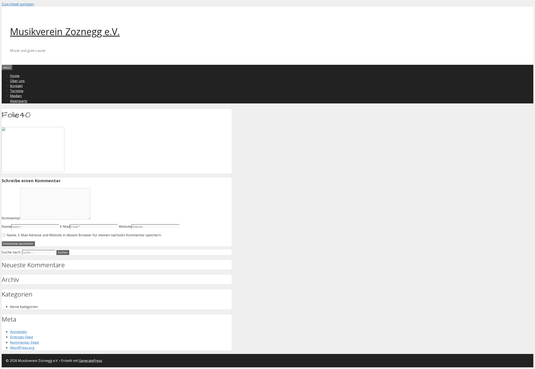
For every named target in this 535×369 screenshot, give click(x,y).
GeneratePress (90, 360)
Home (14, 76)
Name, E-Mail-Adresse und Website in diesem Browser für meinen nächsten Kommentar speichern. (84, 235)
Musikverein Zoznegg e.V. (65, 31)
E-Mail (65, 226)
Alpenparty (18, 101)
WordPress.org (22, 347)
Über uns (17, 81)
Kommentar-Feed (24, 342)
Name (6, 226)
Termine (16, 91)
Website (125, 226)
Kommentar (11, 218)
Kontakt (16, 86)
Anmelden (18, 331)
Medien (16, 96)
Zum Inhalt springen (18, 4)
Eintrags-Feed (21, 337)
